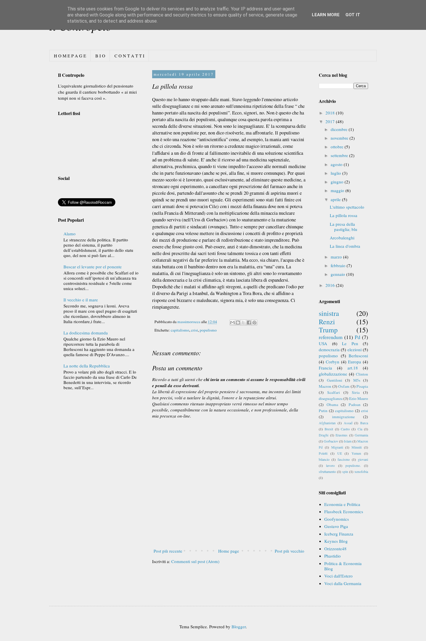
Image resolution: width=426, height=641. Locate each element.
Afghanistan (327, 422)
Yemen (356, 453)
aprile (336, 199)
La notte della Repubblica (86, 366)
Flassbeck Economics (343, 511)
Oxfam (343, 386)
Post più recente (168, 551)
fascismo (344, 459)
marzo (337, 257)
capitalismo (180, 330)
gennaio (338, 274)
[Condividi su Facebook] (249, 322)
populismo (208, 330)
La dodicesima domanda (85, 333)
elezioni (354, 349)
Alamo (69, 233)
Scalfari (333, 392)
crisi (194, 330)
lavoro (330, 465)
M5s (356, 380)
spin (345, 471)
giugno (338, 182)
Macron (325, 386)
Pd (357, 337)
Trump (328, 329)
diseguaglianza (331, 398)
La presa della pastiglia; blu (343, 226)
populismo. (353, 465)
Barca (364, 422)
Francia (325, 368)
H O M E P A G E (70, 56)
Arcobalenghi (342, 238)
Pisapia (362, 386)
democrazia (329, 349)
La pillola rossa (343, 215)
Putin (323, 410)
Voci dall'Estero (338, 576)
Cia (360, 429)
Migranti (337, 447)
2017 (330, 121)
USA (323, 343)
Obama (332, 404)
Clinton (362, 374)
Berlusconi (358, 355)
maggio (338, 190)
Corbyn (332, 362)
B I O (100, 56)
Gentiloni (334, 380)
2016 (330, 285)
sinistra (329, 313)
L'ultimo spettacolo (347, 207)
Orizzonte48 (335, 548)
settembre (340, 155)
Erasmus (341, 435)
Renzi (327, 321)
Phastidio (332, 556)
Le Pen (350, 343)
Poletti (323, 453)
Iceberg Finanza (338, 534)
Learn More (326, 14)
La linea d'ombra (345, 246)
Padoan (355, 404)
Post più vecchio (289, 551)
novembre (340, 138)
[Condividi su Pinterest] (254, 322)
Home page (228, 551)
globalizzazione (333, 374)
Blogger (239, 626)
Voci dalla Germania (342, 583)
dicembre (340, 129)
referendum (331, 337)
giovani (363, 459)
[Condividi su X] (243, 322)
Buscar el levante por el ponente (92, 266)
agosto (337, 164)
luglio (336, 173)
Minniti (357, 447)
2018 (330, 113)
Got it (352, 14)
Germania (361, 435)
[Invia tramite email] (232, 322)
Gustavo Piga (336, 526)
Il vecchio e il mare (80, 300)
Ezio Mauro (358, 398)
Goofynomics (336, 519)
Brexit (329, 429)
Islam (348, 441)
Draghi (323, 435)
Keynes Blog (336, 541)
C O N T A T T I (129, 56)
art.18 (352, 368)
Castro (345, 429)
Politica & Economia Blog (343, 565)
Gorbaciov (331, 441)
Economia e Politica (342, 504)
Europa (354, 362)
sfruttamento (327, 471)
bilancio (324, 459)
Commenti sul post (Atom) (195, 561)
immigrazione (343, 416)
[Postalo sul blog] (238, 322)
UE (339, 453)
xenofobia (361, 471)
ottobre (338, 147)
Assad (348, 422)
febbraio (339, 265)
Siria (356, 392)
